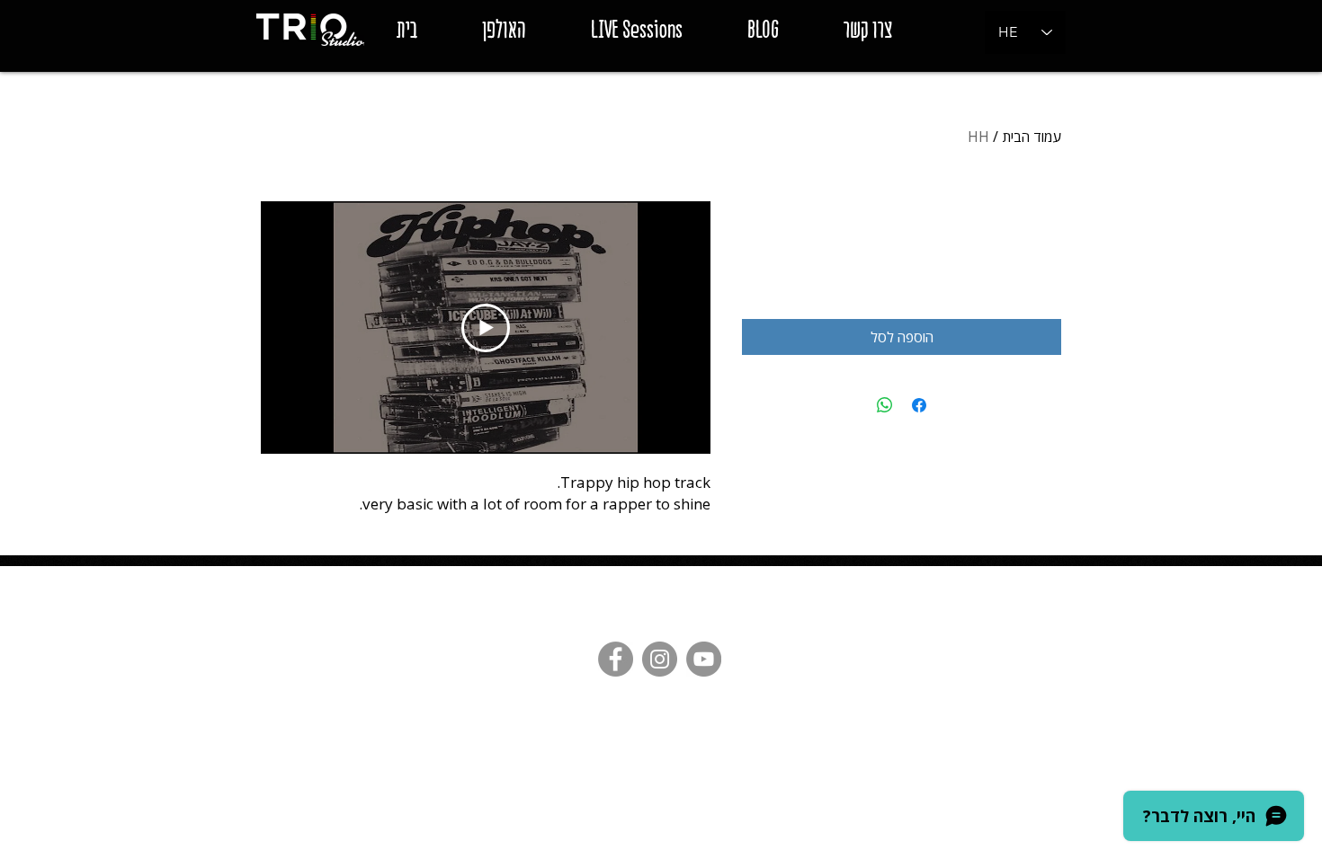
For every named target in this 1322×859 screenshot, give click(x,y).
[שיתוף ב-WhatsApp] (885, 405)
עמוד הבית (1031, 136)
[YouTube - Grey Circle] (703, 659)
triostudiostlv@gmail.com (546, 578)
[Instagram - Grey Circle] (659, 659)
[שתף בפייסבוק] (919, 405)
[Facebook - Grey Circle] (615, 659)
